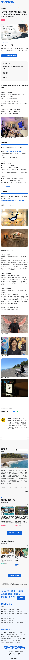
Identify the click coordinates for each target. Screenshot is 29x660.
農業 (24, 634)
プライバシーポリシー (10, 651)
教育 (9, 640)
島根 (7, 618)
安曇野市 (11, 642)
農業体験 (19, 636)
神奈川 (21, 611)
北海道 (2, 607)
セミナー (20, 638)
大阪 (13, 616)
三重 (5, 616)
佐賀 (7, 622)
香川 (7, 620)
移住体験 (9, 634)
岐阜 (21, 613)
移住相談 (20, 634)
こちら (8, 186)
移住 (2, 632)
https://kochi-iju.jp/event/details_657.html (12, 200)
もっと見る (25, 491)
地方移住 (20, 632)
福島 (18, 609)
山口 (15, 618)
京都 (10, 616)
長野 (18, 613)
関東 (2, 611)
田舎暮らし (15, 632)
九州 (2, 622)
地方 (9, 636)
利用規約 (17, 651)
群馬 (13, 611)
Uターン (5, 640)
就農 (15, 636)
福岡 (5, 622)
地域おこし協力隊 (8, 632)
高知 (13, 620)
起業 (2, 640)
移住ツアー (9, 638)
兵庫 (15, 616)
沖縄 (2, 625)
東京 (15, 611)
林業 (24, 638)
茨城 (7, 611)
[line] (17, 411)
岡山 (10, 618)
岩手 (7, 609)
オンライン (15, 638)
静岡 (24, 613)
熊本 (13, 622)
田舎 (22, 636)
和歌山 (21, 616)
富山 (7, 613)
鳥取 (5, 618)
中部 (2, 613)
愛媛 (10, 620)
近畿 (2, 616)
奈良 (18, 616)
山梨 (15, 613)
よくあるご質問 (6, 594)
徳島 (5, 620)
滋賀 (7, 616)
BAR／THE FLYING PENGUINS (13, 151)
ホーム (3, 591)
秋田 (10, 609)
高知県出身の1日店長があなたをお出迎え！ (13, 67)
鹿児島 (21, 622)
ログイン (12, 597)
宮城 (13, 609)
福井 (13, 613)
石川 (10, 613)
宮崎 (18, 622)
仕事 (12, 636)
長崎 (10, 622)
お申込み (5, 77)
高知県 (11, 583)
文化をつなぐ (17, 642)
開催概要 (5, 73)
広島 (13, 618)
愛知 (26, 613)
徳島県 (13, 640)
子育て (16, 634)
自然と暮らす (4, 636)
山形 (15, 609)
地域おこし (3, 634)
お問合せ (4, 597)
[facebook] (14, 411)
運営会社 (21, 651)
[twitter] (11, 411)
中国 (2, 618)
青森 (5, 609)
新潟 (5, 613)
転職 (13, 634)
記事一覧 (6, 583)
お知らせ (17, 594)
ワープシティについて (15, 591)
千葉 (18, 611)
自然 (16, 640)
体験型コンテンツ (5, 642)
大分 (15, 622)
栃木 (10, 611)
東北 (2, 609)
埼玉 (5, 611)
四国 (2, 620)
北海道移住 (3, 638)
